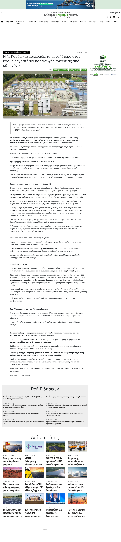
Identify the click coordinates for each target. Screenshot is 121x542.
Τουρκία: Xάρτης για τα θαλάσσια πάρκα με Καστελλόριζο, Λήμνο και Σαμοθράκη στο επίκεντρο (64, 414)
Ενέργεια (9, 21)
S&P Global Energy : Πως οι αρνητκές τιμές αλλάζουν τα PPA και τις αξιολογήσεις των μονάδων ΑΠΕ (76, 513)
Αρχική (3, 21)
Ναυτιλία (83, 21)
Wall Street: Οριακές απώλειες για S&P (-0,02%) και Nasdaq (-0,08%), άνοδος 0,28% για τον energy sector (22, 398)
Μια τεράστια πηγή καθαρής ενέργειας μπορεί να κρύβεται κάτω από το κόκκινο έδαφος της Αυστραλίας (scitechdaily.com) (12, 487)
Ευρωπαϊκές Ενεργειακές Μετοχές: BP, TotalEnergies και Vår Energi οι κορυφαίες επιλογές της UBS (65, 423)
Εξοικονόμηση (43, 21)
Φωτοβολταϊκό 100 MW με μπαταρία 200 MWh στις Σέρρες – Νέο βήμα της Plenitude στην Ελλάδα (34, 487)
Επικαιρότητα (55, 21)
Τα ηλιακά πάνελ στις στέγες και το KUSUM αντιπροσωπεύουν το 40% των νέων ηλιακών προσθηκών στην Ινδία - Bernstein (12, 513)
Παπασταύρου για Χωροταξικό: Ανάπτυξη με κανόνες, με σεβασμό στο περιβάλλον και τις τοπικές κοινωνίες (55, 513)
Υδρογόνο (83, 70)
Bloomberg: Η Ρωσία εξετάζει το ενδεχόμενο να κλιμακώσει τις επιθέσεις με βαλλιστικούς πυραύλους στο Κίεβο (23, 406)
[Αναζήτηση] (118, 17)
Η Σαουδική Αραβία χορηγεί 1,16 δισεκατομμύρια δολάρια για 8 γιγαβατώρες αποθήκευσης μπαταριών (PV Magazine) (33, 513)
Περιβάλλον (32, 21)
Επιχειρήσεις (93, 21)
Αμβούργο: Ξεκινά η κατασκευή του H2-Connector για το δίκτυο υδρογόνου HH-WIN (76, 487)
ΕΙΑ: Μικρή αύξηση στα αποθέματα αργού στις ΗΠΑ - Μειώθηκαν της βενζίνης (21, 414)
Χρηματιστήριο (105, 21)
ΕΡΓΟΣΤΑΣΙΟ (65, 70)
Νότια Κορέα (57, 70)
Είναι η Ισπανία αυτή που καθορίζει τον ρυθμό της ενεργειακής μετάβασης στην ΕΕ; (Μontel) (12, 461)
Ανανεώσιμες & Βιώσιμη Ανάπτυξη (16, 52)
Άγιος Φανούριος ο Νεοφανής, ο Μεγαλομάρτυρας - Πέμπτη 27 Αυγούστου (66, 397)
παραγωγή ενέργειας (74, 70)
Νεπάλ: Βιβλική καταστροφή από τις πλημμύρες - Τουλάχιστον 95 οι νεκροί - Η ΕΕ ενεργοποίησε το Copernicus (66, 406)
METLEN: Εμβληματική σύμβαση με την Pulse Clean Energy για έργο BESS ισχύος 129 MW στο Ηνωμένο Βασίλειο (34, 461)
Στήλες (115, 21)
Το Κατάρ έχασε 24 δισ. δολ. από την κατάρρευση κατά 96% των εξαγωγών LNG (23, 423)
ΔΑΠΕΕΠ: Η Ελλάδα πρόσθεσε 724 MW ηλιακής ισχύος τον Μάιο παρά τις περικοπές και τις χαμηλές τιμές (54, 461)
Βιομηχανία (73, 21)
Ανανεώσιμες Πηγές (20, 22)
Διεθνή (64, 21)
